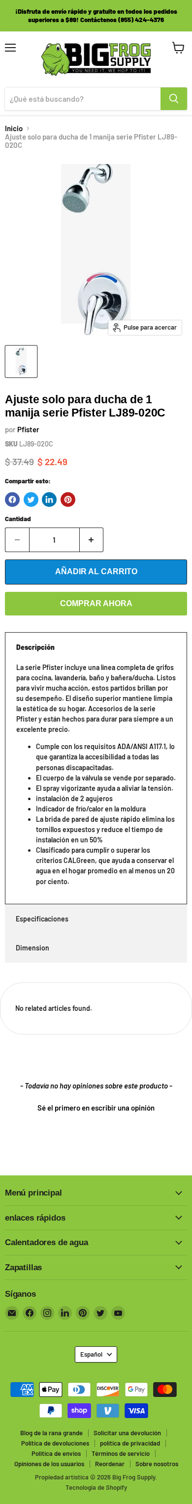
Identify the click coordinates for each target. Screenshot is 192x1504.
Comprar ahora (96, 603)
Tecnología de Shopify (96, 1487)
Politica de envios (56, 1453)
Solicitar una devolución (127, 1433)
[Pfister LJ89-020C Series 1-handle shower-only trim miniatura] (21, 361)
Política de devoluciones (55, 1443)
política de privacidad (130, 1443)
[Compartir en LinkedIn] (49, 499)
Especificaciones (42, 919)
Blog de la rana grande (51, 1433)
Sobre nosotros (156, 1464)
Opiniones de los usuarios (49, 1464)
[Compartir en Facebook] (12, 499)
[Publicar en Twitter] (31, 499)
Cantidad (18, 519)
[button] (96, 1106)
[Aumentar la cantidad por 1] (92, 540)
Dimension (32, 948)
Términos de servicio (121, 1453)
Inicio (14, 128)
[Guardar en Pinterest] (68, 499)
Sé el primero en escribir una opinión (96, 1107)
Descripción (35, 647)
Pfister (28, 429)
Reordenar (110, 1464)
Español (91, 1354)
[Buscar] (173, 98)
